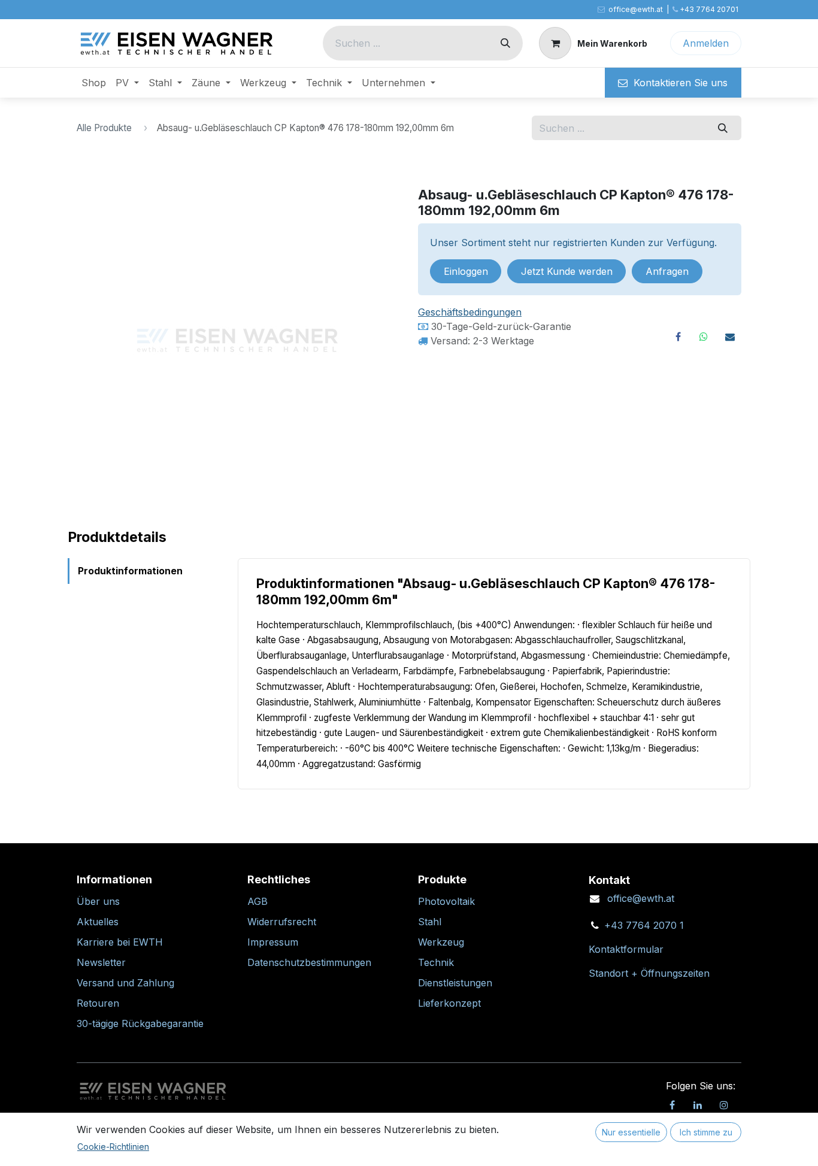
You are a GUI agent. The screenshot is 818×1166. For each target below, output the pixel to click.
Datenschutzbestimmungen (309, 962)
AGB (257, 901)
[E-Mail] (730, 336)
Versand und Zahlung (125, 983)
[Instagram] (724, 1104)
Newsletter (101, 962)
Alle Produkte (104, 128)
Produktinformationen (130, 571)
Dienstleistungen (455, 983)
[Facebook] (677, 336)
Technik (436, 962)
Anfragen (667, 271)
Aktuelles (98, 922)
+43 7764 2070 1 (644, 925)
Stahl (429, 922)
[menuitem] (94, 83)
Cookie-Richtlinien (113, 1146)
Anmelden (706, 43)
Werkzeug (441, 942)
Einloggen (466, 271)
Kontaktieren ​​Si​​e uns (678, 83)
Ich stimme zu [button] (706, 1132)
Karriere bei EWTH (120, 942)
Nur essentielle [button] (631, 1132)
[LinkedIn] (697, 1104)
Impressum (272, 942)
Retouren (98, 1003)
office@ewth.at (640, 898)
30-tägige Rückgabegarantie (140, 1023)
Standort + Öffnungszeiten (649, 973)
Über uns (98, 901)
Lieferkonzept (449, 1003)
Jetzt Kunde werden (567, 271)
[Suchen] (505, 43)
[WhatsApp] (703, 336)
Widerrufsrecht (281, 922)
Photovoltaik (446, 901)
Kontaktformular (626, 949)
